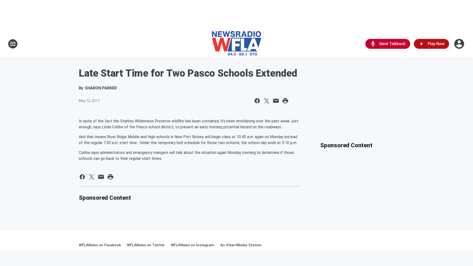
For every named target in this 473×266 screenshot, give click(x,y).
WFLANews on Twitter (146, 245)
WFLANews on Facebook (100, 245)
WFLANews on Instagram (192, 245)
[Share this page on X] (266, 100)
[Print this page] (285, 100)
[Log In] (459, 44)
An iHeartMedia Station (240, 245)
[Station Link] (236, 44)
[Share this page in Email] (275, 100)
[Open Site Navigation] (13, 44)
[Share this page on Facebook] (257, 100)
